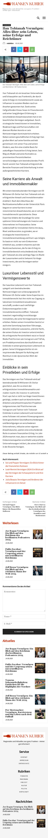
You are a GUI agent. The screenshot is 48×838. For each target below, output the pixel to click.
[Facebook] (13, 49)
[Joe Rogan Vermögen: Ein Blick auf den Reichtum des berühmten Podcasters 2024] (38, 534)
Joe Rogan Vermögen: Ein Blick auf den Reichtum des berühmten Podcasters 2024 (17, 535)
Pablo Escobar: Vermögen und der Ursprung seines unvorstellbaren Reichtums (15, 553)
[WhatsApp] (32, 49)
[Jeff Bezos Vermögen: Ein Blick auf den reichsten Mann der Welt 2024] (38, 570)
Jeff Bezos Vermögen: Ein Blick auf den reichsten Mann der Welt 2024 (17, 570)
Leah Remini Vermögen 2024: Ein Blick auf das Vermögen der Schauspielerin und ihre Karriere (24, 472)
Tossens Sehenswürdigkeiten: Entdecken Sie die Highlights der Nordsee (17, 683)
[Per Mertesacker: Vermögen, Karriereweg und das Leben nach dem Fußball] (40, 714)
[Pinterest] (26, 49)
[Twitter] (20, 49)
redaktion (10, 43)
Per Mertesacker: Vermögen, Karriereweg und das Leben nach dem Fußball (18, 713)
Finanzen (6, 25)
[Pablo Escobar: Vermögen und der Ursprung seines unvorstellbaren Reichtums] (38, 552)
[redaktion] (4, 43)
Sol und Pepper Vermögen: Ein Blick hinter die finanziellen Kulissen (12, 508)
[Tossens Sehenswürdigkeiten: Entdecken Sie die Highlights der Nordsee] (40, 684)
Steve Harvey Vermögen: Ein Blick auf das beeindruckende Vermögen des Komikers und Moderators (35, 510)
